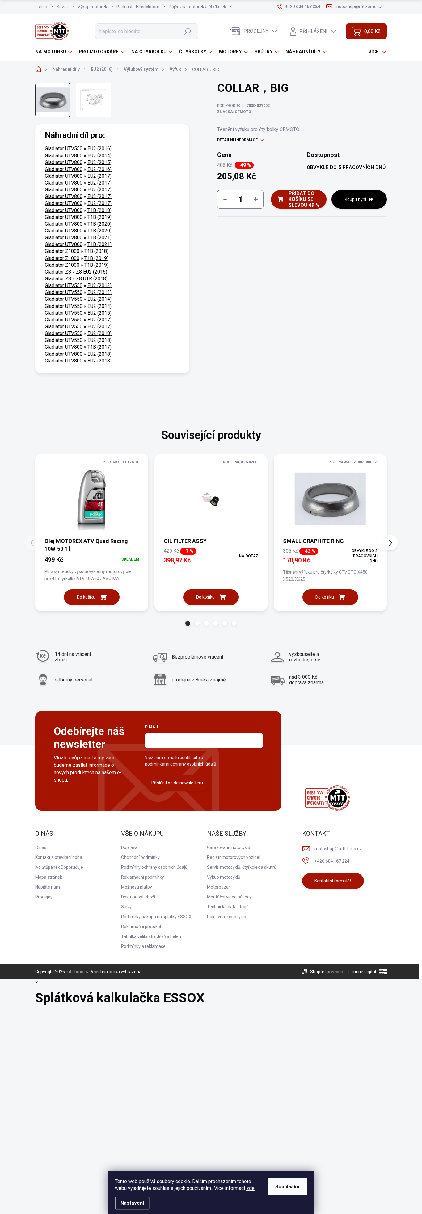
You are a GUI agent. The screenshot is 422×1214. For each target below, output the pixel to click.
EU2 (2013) (99, 285)
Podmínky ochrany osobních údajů (154, 867)
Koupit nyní (355, 199)
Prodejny (44, 896)
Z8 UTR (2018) (92, 279)
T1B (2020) (99, 224)
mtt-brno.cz (77, 971)
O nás (40, 847)
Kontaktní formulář (332, 880)
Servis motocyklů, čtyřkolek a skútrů (241, 867)
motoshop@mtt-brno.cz (338, 848)
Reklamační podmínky (142, 877)
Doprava (129, 847)
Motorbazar (218, 887)
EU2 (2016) (99, 148)
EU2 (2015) (99, 162)
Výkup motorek (92, 6)
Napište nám (47, 887)
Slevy (126, 906)
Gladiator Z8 (58, 272)
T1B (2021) (99, 237)
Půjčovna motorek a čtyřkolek (197, 6)
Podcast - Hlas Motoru (137, 6)
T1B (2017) (99, 347)
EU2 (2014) (99, 156)
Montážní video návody (229, 896)
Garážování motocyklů (228, 847)
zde (250, 1188)
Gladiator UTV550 (63, 148)
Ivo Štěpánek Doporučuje (59, 867)
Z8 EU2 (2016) (91, 272)
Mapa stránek (48, 877)
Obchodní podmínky (140, 857)
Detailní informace (237, 140)
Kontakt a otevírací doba (58, 857)
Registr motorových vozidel (233, 857)
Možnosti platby (136, 887)
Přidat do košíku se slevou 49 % (304, 199)
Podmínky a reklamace (143, 946)
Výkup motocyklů (223, 877)
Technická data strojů (228, 906)
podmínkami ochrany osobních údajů (180, 764)
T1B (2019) (99, 217)
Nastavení (132, 1203)
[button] (187, 623)
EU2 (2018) (99, 333)
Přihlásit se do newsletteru (177, 782)
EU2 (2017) (99, 176)
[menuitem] (54, 52)
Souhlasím (287, 1187)
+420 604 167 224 (331, 861)
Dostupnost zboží (138, 896)
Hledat (187, 31)
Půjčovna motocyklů (226, 916)
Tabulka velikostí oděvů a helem (152, 936)
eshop (41, 6)
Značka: (234, 112)
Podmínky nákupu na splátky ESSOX (156, 916)
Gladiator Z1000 (62, 251)
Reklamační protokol (141, 926)
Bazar (62, 6)
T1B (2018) (99, 210)
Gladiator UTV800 (63, 156)
